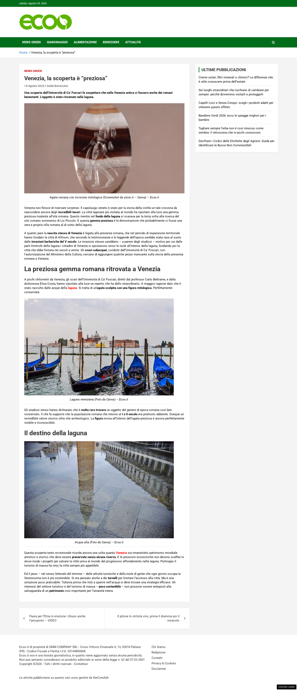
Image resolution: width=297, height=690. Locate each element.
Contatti (157, 658)
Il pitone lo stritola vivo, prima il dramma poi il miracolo (148, 618)
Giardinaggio (57, 42)
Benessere (111, 42)
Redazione (158, 652)
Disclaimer (159, 669)
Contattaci (81, 664)
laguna (72, 288)
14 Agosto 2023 (34, 85)
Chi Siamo (158, 647)
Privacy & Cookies (164, 663)
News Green (31, 42)
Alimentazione (85, 42)
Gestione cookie (286, 687)
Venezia (121, 553)
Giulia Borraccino (57, 85)
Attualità (133, 42)
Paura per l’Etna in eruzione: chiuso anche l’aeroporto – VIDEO (57, 618)
